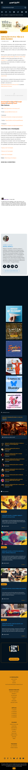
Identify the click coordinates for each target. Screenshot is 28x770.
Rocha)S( (14, 731)
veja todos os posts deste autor (11, 270)
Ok (14, 768)
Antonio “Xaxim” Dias (20, 56)
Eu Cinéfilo (14, 729)
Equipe (14, 680)
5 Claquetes (14, 717)
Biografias (14, 697)
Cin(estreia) (14, 726)
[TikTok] (18, 12)
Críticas (14, 708)
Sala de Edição (14, 745)
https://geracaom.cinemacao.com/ (12, 108)
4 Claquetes (14, 715)
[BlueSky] (14, 12)
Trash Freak (14, 733)
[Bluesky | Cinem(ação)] (14, 383)
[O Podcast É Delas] (14, 401)
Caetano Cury (4, 60)
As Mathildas (14, 695)
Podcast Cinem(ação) (14, 691)
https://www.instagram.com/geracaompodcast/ (12, 125)
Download (4, 102)
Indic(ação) (14, 700)
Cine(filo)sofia (14, 735)
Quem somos (14, 679)
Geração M (6, 14)
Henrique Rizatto (10, 56)
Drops (14, 698)
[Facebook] (6, 12)
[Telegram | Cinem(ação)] (14, 313)
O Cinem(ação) (14, 677)
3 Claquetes (14, 713)
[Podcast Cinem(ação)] (14, 366)
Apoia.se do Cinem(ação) (7, 147)
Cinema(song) (14, 727)
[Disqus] (14, 180)
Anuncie (14, 682)
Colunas (14, 722)
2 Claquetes (14, 711)
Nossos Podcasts (14, 690)
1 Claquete (14, 709)
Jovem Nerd (4, 75)
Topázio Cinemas (14, 747)
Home (2, 14)
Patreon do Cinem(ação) (7, 151)
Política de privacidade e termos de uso (14, 684)
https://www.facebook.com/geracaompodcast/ (11, 117)
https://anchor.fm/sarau (6, 86)
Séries (14, 738)
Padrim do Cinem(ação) (7, 154)
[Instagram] (2, 12)
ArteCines (14, 736)
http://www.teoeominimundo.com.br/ (9, 84)
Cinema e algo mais (14, 724)
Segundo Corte (14, 702)
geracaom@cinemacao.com (11, 111)
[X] (10, 12)
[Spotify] (22, 12)
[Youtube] (26, 12)
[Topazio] (14, 348)
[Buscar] (25, 7)
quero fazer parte (14, 659)
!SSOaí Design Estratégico (10, 158)
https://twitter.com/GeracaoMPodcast (14, 120)
